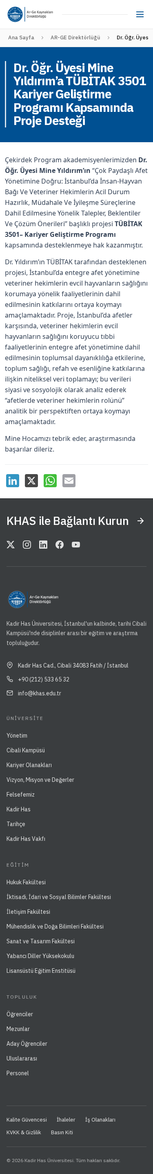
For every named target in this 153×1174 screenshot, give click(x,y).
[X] (31, 480)
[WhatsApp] (50, 480)
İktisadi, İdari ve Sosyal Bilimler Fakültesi (59, 897)
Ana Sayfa (21, 37)
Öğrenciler (20, 1014)
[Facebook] (59, 545)
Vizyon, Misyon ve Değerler (40, 779)
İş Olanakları (100, 1119)
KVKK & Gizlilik (24, 1132)
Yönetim (17, 735)
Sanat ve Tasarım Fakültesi (41, 941)
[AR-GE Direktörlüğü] (43, 14)
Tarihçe (16, 824)
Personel (18, 1073)
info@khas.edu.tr (39, 693)
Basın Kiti (62, 1132)
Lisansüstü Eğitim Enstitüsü (41, 970)
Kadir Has (19, 809)
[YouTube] (76, 545)
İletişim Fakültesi (28, 911)
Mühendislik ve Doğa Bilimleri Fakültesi (55, 926)
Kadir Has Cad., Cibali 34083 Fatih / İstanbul (73, 665)
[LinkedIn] (12, 480)
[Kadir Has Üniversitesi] (17, 14)
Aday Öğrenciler (27, 1043)
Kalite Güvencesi (27, 1119)
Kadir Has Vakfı (26, 838)
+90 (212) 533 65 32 (43, 679)
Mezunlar (18, 1029)
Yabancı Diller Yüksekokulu (40, 956)
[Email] (69, 480)
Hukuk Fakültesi (26, 882)
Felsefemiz (21, 794)
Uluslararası (22, 1058)
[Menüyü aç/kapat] (140, 14)
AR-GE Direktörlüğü (75, 37)
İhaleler (66, 1119)
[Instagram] (27, 545)
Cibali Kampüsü (26, 750)
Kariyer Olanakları (29, 765)
